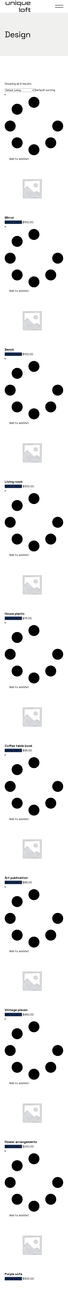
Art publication (16, 878)
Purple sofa (13, 1274)
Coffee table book (18, 746)
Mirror (9, 218)
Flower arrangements (21, 1142)
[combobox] (45, 90)
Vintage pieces (16, 1010)
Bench (9, 350)
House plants (14, 614)
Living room (13, 482)
